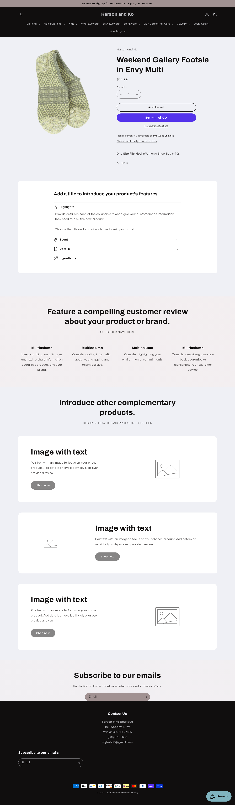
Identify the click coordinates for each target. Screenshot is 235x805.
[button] (22, 14)
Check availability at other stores (137, 141)
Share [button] (124, 163)
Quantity (122, 87)
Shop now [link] (43, 485)
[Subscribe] (146, 697)
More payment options (156, 126)
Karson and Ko (112, 793)
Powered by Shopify (128, 793)
